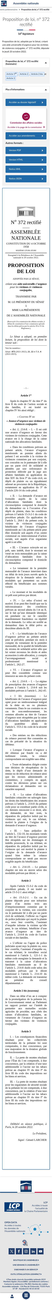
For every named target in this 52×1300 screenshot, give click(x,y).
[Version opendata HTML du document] (26, 159)
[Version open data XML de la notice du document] (26, 169)
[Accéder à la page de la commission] (26, 119)
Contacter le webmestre (14, 1284)
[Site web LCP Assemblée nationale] (26, 1207)
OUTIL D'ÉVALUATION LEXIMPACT (25, 1274)
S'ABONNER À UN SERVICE (25, 1270)
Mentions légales (10, 1281)
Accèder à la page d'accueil (4, 3)
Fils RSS (28, 1284)
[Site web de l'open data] (26, 1227)
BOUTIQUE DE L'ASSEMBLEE (25, 1260)
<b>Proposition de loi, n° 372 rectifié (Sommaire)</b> (26, 62)
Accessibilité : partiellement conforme (33, 1281)
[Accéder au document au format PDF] (26, 150)
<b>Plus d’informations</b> (26, 89)
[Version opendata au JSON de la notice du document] (26, 178)
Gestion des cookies (40, 1284)
